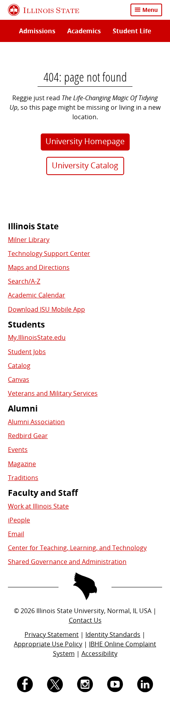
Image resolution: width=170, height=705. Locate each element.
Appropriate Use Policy (48, 644)
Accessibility (99, 653)
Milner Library (28, 239)
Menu (150, 9)
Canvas (18, 379)
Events (18, 449)
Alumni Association (36, 421)
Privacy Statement (52, 634)
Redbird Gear (28, 435)
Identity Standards (112, 634)
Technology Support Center (49, 253)
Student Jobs (27, 351)
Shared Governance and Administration (67, 561)
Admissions (37, 31)
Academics (84, 31)
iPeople (19, 520)
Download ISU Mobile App (46, 309)
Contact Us (85, 620)
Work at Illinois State (38, 506)
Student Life (132, 31)
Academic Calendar (36, 295)
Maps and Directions (39, 267)
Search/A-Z (24, 281)
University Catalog (85, 165)
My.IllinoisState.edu (37, 337)
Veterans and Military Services (53, 393)
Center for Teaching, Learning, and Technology (77, 547)
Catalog (19, 365)
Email (16, 534)
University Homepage (85, 141)
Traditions (23, 477)
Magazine (22, 463)
